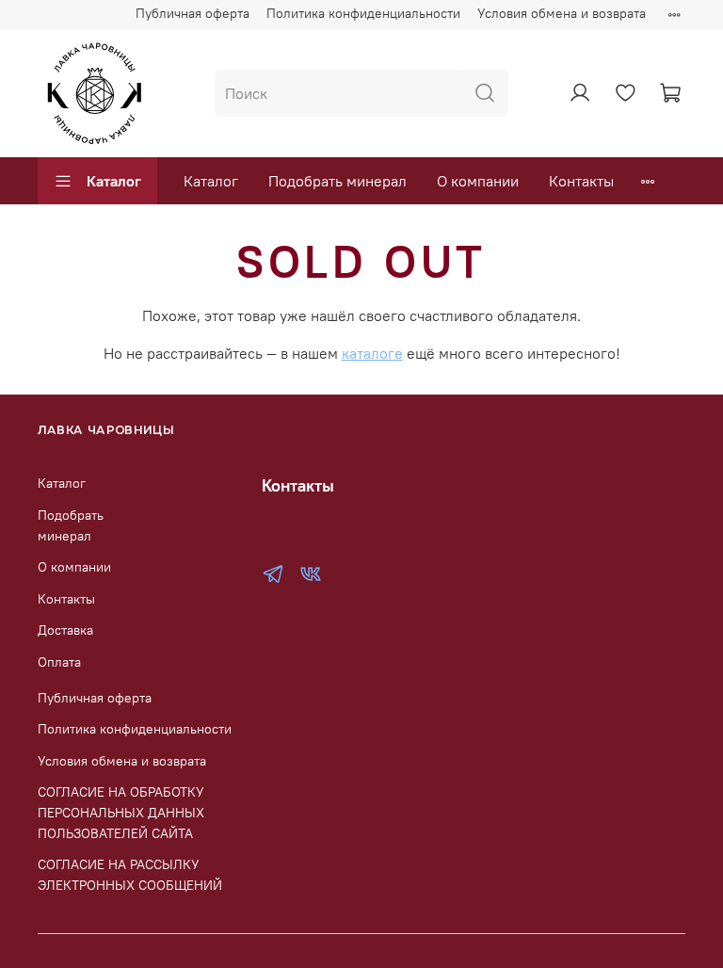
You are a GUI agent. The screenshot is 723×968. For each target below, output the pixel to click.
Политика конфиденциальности (363, 13)
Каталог (114, 180)
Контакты (581, 180)
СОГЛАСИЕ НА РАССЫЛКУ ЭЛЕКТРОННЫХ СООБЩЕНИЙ (130, 875)
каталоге (372, 353)
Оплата (59, 661)
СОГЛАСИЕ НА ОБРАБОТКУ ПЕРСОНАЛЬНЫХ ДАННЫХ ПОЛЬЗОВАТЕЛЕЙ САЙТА (121, 812)
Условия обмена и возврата (561, 13)
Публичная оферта (192, 13)
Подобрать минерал (337, 180)
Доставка (65, 629)
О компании (478, 180)
